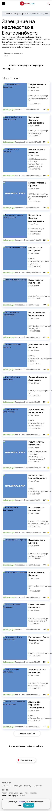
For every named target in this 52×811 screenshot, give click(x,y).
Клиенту (27, 786)
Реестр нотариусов (10, 793)
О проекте (6, 786)
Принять (29, 805)
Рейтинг (5, 78)
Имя (16, 78)
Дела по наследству (28, 793)
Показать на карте (27, 760)
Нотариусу (17, 786)
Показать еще (27, 733)
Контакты (37, 786)
